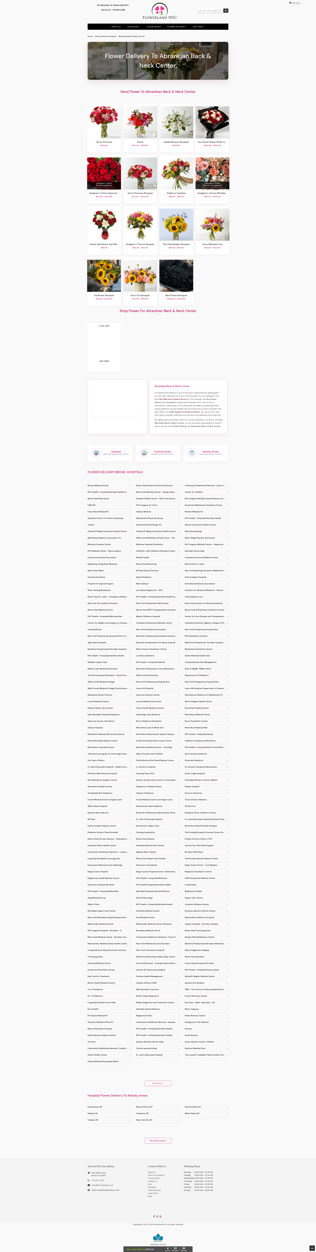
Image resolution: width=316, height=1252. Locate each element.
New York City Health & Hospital (103, 603)
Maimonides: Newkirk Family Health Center (107, 943)
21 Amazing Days (95, 957)
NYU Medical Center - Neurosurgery (104, 551)
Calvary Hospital (95, 727)
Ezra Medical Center (145, 917)
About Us (152, 1172)
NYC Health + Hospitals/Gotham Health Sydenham (158, 597)
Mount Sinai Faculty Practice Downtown (154, 485)
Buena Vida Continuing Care (198, 930)
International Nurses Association (200, 583)
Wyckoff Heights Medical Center (200, 976)
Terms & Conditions (156, 1175)
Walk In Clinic (94, 904)
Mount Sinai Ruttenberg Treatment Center (204, 610)
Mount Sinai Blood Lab (146, 564)
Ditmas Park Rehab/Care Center (199, 937)
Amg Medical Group (97, 898)
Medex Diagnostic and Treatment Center (155, 1002)
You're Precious (104, 142)
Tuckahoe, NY (142, 1113)
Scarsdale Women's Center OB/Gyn (201, 780)
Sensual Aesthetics (96, 577)
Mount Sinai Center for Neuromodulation (204, 603)
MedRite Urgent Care (97, 662)
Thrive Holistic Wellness (196, 799)
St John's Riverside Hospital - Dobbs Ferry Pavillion (109, 767)
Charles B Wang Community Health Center (107, 531)
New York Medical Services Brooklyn (153, 943)
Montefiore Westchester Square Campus (155, 734)
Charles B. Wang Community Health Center (156, 531)
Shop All (116, 26)
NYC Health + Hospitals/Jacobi (199, 734)
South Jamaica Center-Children (199, 1042)
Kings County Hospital (98, 871)
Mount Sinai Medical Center (100, 610)
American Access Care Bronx (101, 721)
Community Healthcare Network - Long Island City (109, 852)
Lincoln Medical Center (98, 701)
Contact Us (152, 1181)
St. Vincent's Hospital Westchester (201, 767)
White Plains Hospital (97, 806)
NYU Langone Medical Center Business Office (206, 498)
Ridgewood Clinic (144, 1015)
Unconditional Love (212, 244)
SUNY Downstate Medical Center (200, 878)
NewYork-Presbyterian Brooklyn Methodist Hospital (206, 943)
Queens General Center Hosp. (150, 1042)
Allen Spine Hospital (97, 642)
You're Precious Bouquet (140, 193)
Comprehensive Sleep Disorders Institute (107, 950)
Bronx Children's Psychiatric (149, 721)
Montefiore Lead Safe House (101, 747)
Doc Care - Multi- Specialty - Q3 (200, 1002)
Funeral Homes (154, 1190)
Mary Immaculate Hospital (100, 1029)
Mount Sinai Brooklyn (194, 957)
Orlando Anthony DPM (146, 983)
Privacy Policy (154, 1178)
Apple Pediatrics (143, 577)
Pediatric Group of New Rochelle (103, 832)
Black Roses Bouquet (176, 295)
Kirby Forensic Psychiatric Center (151, 649)
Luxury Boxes (154, 26)
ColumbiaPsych (95, 629)
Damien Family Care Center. (100, 708)
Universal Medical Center (99, 963)
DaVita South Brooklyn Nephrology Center (155, 957)
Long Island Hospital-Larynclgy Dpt (104, 858)
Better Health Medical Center (101, 983)
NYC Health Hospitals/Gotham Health (153, 885)
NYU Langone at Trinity (146, 505)
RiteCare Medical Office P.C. (101, 1022)
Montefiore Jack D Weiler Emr (150, 727)
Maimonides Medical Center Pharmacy (154, 924)
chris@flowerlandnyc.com (102, 1185)
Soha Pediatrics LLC (194, 597)
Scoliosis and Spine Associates (102, 557)
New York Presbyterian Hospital (150, 629)
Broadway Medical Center (148, 930)
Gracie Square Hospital (195, 577)
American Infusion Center (148, 695)
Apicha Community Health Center (200, 525)
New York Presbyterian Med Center (152, 603)
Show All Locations (158, 1141)
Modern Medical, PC (194, 511)
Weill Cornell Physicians (147, 675)
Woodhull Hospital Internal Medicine (153, 891)
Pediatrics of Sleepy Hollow (149, 786)
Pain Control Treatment (98, 976)
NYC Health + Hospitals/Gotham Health (203, 518)
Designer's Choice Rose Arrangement (104, 193)
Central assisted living (146, 1048)
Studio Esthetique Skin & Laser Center (154, 741)
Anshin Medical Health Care (197, 655)
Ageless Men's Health (146, 852)
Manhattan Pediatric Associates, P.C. (104, 538)
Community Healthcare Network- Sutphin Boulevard (109, 1048)
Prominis (92, 1042)
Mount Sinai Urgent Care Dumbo (151, 858)
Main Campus (142, 583)
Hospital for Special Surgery (101, 583)
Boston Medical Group (98, 485)
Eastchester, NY (95, 1107)
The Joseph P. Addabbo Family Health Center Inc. (206, 1055)
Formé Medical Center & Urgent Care (105, 799)
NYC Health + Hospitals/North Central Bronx (205, 747)
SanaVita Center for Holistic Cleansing (105, 518)
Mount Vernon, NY (144, 1107)
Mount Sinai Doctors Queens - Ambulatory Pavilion (109, 839)
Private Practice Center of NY (198, 839)
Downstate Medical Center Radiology (105, 865)
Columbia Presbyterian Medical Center (154, 623)
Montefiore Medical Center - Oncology (154, 747)
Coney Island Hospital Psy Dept (199, 963)
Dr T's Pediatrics (95, 996)
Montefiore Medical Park (196, 727)
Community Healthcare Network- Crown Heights (158, 937)
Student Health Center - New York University (157, 498)
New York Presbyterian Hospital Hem (202, 682)
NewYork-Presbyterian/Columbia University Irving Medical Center (158, 636)
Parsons (188, 1029)
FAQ (150, 1184)
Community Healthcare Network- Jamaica (155, 1022)
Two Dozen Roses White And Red (212, 142)
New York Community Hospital (150, 950)
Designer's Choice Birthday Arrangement (212, 193)
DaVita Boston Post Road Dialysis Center (155, 760)
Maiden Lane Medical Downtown (103, 669)
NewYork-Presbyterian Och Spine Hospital (155, 642)
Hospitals (152, 1187)
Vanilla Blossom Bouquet (176, 142)
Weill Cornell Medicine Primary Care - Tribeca (157, 538)
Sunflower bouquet (104, 295)
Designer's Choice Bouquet (140, 244)
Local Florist (153, 1193)
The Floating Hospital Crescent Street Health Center (206, 832)
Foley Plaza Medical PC (98, 511)
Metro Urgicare (192, 1009)
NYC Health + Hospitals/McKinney (151, 878)
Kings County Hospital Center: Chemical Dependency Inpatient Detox (158, 871)
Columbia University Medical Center (201, 557)
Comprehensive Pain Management (201, 662)
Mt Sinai (91, 819)
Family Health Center (97, 1055)
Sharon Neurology (144, 898)
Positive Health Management (149, 976)
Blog (150, 1196)
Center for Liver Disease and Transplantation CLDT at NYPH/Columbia (206, 616)
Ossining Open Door (145, 773)
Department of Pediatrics (197, 675)
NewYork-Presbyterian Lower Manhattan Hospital (158, 669)
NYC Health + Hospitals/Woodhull (103, 891)
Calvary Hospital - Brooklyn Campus (201, 924)
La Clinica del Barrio (145, 655)
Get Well (104, 361)
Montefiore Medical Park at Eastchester (106, 734)
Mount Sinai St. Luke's (194, 564)
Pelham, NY (93, 1113)
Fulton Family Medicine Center (150, 708)
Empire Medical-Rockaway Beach (103, 1061)
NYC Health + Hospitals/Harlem (150, 662)
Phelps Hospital (192, 786)
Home (90, 36)
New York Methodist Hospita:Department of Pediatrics (109, 917)
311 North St (190, 806)
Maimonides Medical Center (101, 924)
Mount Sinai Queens (145, 839)
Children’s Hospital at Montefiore (200, 741)
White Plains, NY (192, 1113)
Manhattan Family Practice (100, 695)
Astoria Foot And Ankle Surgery (199, 845)
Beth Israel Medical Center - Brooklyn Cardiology (109, 937)
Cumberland (190, 885)
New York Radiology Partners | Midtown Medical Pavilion (206, 570)
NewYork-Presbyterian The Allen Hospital (204, 642)
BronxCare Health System (197, 708)
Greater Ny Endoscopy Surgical (150, 970)
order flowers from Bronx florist (184, 412)
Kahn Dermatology (193, 531)
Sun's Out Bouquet (140, 295)
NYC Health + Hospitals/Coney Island (202, 970)
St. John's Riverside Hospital (149, 819)
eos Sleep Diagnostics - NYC (149, 590)
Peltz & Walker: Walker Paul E (198, 669)
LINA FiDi (92, 505)
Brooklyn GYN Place (194, 852)
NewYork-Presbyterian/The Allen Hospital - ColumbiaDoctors (109, 649)
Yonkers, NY (93, 1120)
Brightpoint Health (193, 891)
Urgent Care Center (194, 898)
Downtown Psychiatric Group (101, 970)
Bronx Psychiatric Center (196, 721)
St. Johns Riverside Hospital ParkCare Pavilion (206, 819)
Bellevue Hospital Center (99, 544)
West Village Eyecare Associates (200, 538)
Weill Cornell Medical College (101, 682)
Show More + (157, 1083)
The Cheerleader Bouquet (176, 244)
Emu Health (93, 1009)
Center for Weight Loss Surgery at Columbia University (109, 623)
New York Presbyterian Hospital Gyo (201, 629)
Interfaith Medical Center (148, 911)
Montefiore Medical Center (197, 714)
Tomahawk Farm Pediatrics (100, 793)
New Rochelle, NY (193, 1107)
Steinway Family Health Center (102, 845)
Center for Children (194, 492)
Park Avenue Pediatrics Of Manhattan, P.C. (204, 695)
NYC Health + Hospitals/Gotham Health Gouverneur (109, 492)
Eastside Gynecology (195, 551)
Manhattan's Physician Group (149, 518)
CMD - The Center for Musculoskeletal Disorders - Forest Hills (206, 989)
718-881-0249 (118, 10)
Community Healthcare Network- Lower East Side (206, 485)
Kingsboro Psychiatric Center (198, 871)
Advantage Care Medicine (148, 714)
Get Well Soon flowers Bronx (173, 399)
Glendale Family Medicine (148, 1009)
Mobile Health (142, 557)
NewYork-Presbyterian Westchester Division (156, 813)
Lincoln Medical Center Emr (149, 701)
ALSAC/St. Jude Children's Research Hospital (156, 551)
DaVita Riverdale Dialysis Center (103, 741)
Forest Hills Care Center (196, 996)
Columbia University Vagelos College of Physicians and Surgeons (206, 623)
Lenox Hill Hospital (144, 688)
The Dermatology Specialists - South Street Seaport (109, 675)
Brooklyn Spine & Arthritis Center (200, 911)
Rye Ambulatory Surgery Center (102, 780)
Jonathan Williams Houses (197, 904)
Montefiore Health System (100, 786)
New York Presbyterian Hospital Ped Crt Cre (108, 636)
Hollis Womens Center (195, 1015)
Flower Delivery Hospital (105, 36)
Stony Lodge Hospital (195, 773)
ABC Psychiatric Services (147, 989)
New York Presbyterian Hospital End (152, 682)
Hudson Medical (143, 511)
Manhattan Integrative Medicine (102, 564)
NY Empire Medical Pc (98, 1015)
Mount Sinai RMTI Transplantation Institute (156, 610)
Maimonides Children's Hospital (199, 917)
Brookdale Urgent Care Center (102, 911)
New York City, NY (144, 1120)
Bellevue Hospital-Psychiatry (149, 544)
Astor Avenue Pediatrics (196, 754)
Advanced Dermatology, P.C (149, 525)
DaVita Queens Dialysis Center (102, 1035)
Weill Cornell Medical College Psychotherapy (108, 688)
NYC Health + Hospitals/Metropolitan (105, 616)
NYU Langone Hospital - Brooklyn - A (104, 930)
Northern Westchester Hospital (102, 773)
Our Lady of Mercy (96, 760)
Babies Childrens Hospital (148, 616)
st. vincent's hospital (145, 767)
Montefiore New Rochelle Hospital (201, 826)
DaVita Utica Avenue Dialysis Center (201, 858)
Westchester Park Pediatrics (149, 806)
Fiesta (140, 142)
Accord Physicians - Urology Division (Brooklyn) (158, 963)
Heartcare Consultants (146, 865)
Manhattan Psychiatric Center (198, 649)
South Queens (191, 1035)
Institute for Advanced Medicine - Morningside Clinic (206, 590)
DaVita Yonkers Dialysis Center (102, 826)
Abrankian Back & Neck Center (150, 845)
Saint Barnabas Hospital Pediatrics (104, 714)
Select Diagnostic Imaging (197, 950)
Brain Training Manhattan (99, 590)
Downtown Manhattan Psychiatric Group (203, 505)
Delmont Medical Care (195, 1048)
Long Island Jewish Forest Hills (102, 1002)
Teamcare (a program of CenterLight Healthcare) (109, 754)
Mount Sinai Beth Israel (98, 498)
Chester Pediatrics (145, 793)
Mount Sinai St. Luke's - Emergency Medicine (108, 597)
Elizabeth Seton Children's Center (200, 813)
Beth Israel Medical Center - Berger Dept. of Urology (158, 492)
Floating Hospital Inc (145, 832)
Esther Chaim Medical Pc (147, 996)
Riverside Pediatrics (194, 760)
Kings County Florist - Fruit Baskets (201, 865)
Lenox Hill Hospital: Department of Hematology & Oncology (206, 688)
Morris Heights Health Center (198, 701)
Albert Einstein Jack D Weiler (149, 754)
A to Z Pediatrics (95, 989)
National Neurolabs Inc (98, 813)
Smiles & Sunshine (176, 193)
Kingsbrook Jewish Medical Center (103, 878)
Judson (91, 525)
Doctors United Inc (193, 793)
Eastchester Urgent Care (147, 826)
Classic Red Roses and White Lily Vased (104, 244)
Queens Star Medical (194, 983)
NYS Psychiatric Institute (196, 636)
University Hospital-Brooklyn (101, 885)
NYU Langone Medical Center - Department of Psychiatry (206, 544)
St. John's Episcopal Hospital (149, 1055)
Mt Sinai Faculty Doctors (147, 570)
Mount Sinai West (96, 570)
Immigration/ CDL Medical (197, 1022)
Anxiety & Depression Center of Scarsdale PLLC (158, 780)
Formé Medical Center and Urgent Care (154, 799)
